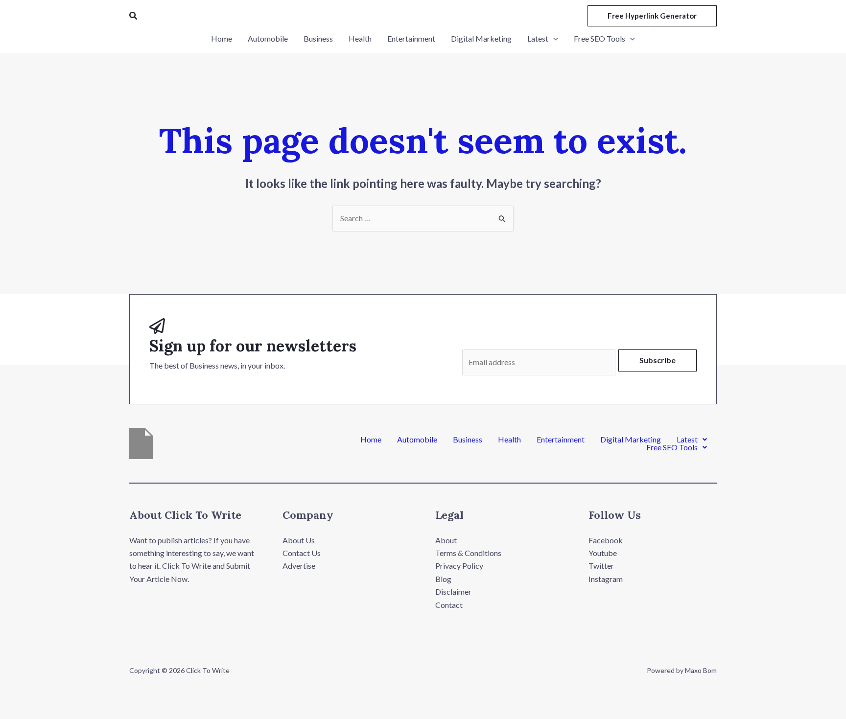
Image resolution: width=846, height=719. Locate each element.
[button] (133, 16)
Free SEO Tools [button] (672, 447)
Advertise (298, 565)
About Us (298, 540)
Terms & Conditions (468, 552)
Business (467, 439)
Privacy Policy (459, 565)
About (446, 540)
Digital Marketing (630, 439)
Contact (449, 604)
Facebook (605, 540)
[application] (553, 38)
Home (370, 439)
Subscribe (657, 360)
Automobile (417, 439)
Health (509, 439)
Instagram (605, 578)
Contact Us (301, 552)
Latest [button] (687, 439)
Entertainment (561, 439)
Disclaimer (453, 591)
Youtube (602, 552)
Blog (443, 578)
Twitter (601, 565)
